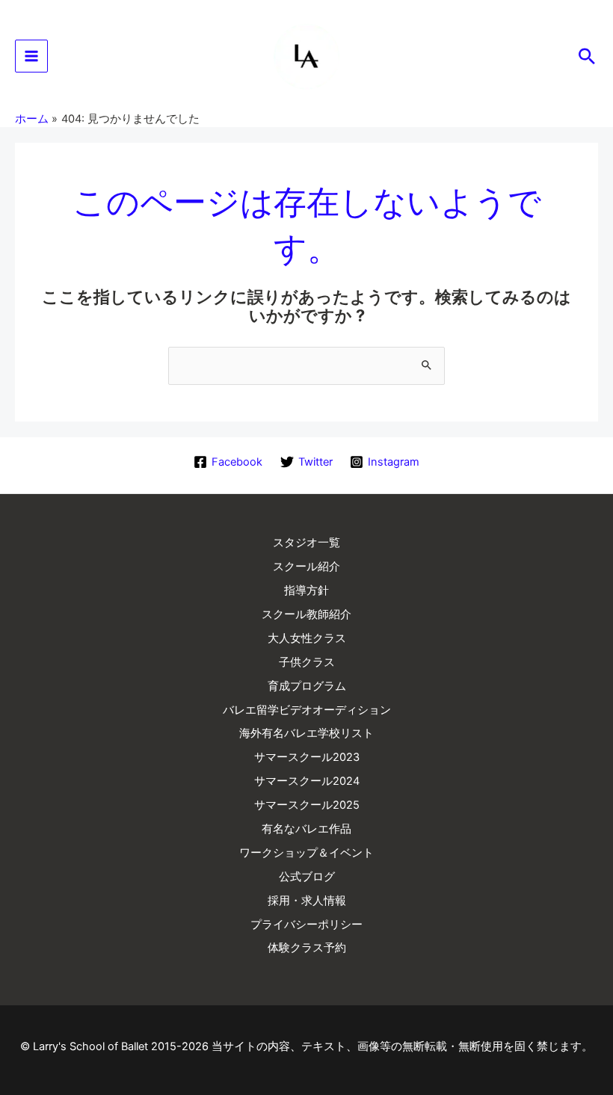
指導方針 (306, 590)
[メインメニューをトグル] (31, 56)
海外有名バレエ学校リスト (306, 733)
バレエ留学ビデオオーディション (307, 710)
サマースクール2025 (307, 805)
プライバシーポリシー (306, 924)
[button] (587, 56)
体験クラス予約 (307, 947)
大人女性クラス (307, 638)
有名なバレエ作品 (306, 829)
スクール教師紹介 (306, 614)
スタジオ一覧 (306, 542)
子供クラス (307, 662)
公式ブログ (307, 876)
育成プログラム (307, 686)
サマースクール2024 (307, 781)
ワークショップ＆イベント (306, 853)
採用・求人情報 (307, 900)
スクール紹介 (306, 566)
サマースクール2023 (307, 757)
